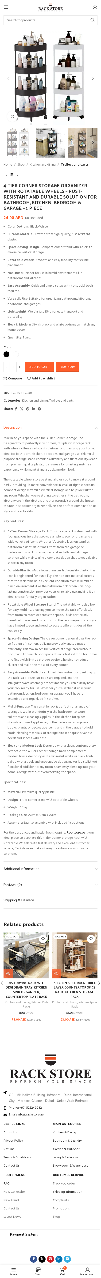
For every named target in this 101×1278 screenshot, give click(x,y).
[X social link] (22, 409)
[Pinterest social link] (28, 409)
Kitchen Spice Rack (84, 1004)
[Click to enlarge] (12, 116)
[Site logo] (50, 7)
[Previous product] (6, 175)
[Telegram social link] (39, 409)
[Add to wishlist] (43, 939)
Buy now (68, 367)
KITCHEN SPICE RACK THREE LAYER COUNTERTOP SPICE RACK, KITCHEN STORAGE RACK (75, 990)
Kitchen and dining (43, 164)
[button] (8, 78)
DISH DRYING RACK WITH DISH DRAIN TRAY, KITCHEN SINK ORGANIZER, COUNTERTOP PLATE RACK (26, 990)
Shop (21, 164)
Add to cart (39, 367)
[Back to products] (12, 175)
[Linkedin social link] (33, 409)
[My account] (95, 7)
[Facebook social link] (16, 409)
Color (8, 347)
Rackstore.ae (76, 832)
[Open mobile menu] (6, 7)
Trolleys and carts (75, 164)
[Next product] (17, 175)
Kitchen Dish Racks (35, 1004)
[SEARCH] (92, 20)
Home (8, 164)
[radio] (6, 354)
